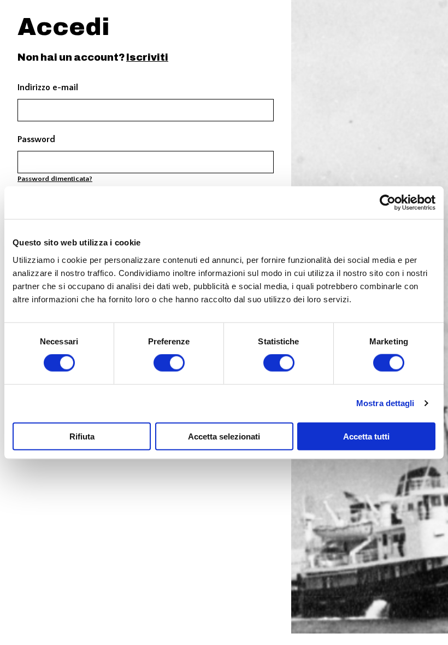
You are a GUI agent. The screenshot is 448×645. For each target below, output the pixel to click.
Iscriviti (147, 57)
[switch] (169, 363)
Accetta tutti (366, 436)
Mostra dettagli (385, 403)
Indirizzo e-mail (47, 87)
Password (36, 139)
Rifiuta (82, 436)
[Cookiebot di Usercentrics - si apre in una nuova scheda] (387, 203)
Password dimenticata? (54, 179)
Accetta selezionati (224, 436)
